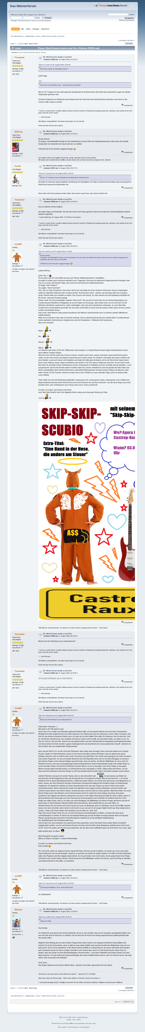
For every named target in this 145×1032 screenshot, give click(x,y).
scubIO (18, 244)
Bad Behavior (56, 1023)
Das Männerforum (23, 6)
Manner (18, 909)
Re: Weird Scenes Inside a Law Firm (57, 57)
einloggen (30, 15)
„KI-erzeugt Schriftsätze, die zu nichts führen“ (55, 678)
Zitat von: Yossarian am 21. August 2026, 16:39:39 (56, 883)
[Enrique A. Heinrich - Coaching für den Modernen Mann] (13, 938)
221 (22, 44)
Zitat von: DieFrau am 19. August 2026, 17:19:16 (55, 251)
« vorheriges (122, 40)
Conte (18, 166)
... (17, 44)
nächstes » (131, 40)
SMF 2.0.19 (63, 1017)
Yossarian (19, 57)
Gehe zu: (118, 1001)
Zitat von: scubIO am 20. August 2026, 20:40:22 (55, 917)
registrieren (41, 15)
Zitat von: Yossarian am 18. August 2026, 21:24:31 (56, 173)
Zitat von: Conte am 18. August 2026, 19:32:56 (55, 65)
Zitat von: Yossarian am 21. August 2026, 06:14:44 (56, 715)
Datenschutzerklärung (126, 20)
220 (19, 44)
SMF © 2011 (72, 1017)
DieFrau (19, 131)
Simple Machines (82, 1017)
